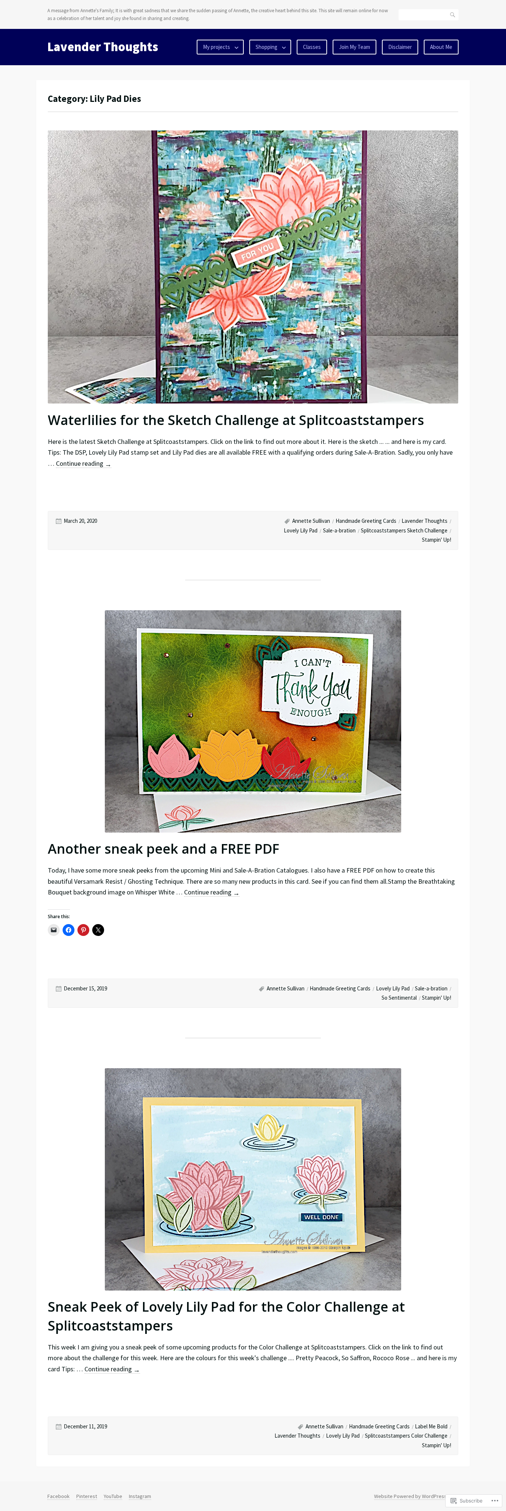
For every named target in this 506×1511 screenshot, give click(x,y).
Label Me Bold (431, 1426)
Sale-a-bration (339, 530)
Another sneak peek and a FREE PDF (163, 849)
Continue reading (83, 463)
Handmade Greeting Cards (366, 520)
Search (453, 14)
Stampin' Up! (436, 539)
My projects (216, 46)
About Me (441, 46)
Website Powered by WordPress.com (415, 1496)
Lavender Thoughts (102, 46)
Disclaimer (400, 46)
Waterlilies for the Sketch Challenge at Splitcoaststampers (236, 420)
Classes (312, 46)
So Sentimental (399, 997)
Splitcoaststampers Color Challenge (406, 1435)
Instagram (140, 1496)
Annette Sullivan (311, 520)
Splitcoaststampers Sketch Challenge (404, 530)
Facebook (58, 1496)
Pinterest (86, 1496)
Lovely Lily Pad (300, 530)
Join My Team (354, 46)
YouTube (113, 1496)
